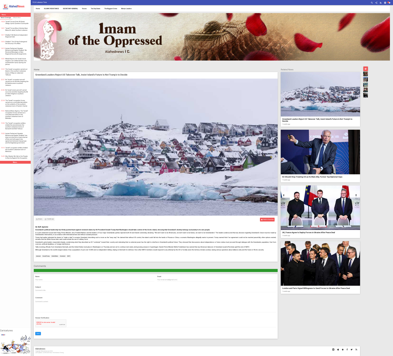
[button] (376, 3)
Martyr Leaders (126, 8)
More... (15, 162)
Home (36, 69)
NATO (68, 256)
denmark (38, 256)
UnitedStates (55, 256)
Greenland (62, 256)
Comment (38, 298)
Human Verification (42, 318)
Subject (38, 287)
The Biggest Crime (110, 8)
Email (159, 276)
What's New (17, 17)
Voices (84, 8)
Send (38, 333)
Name (37, 276)
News (4, 15)
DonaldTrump (46, 256)
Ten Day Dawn (95, 8)
